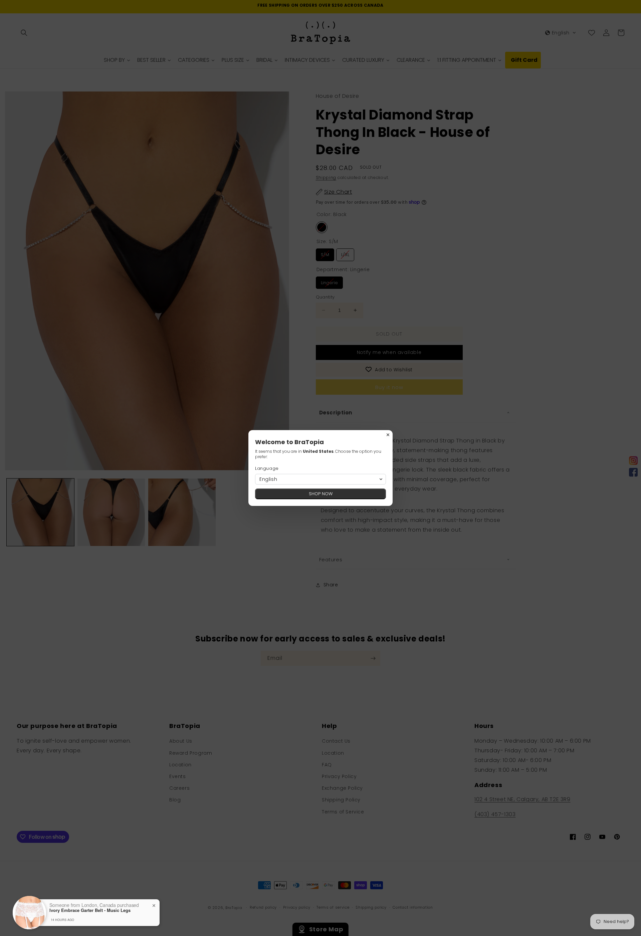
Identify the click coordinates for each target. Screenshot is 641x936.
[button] (320, 479)
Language (267, 468)
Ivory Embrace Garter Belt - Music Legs (90, 910)
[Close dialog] (388, 434)
